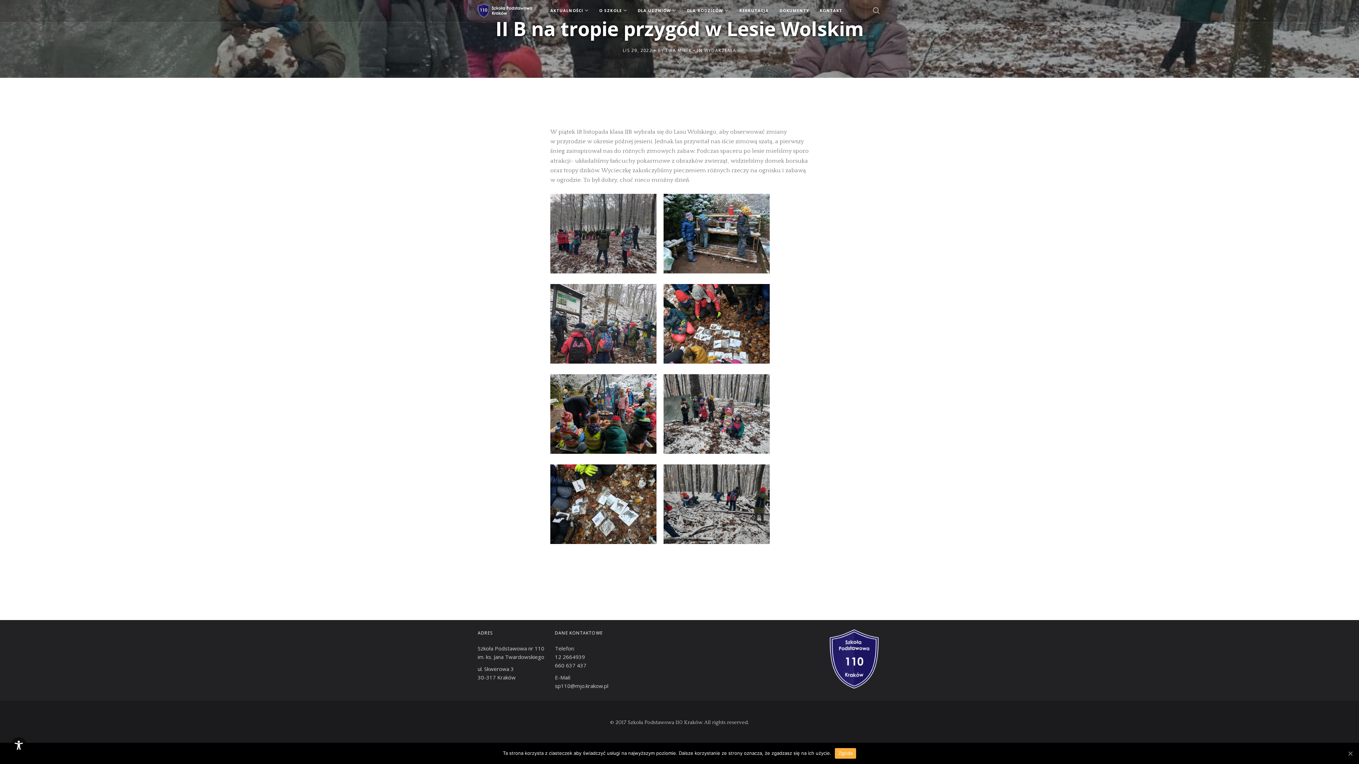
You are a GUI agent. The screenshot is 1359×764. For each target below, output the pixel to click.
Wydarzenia (720, 50)
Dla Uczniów (654, 10)
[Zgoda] (1350, 753)
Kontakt (831, 10)
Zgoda (845, 753)
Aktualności (566, 10)
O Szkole (610, 10)
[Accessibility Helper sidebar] (19, 745)
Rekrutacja (754, 10)
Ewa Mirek (679, 50)
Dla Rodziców (705, 10)
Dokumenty (794, 10)
